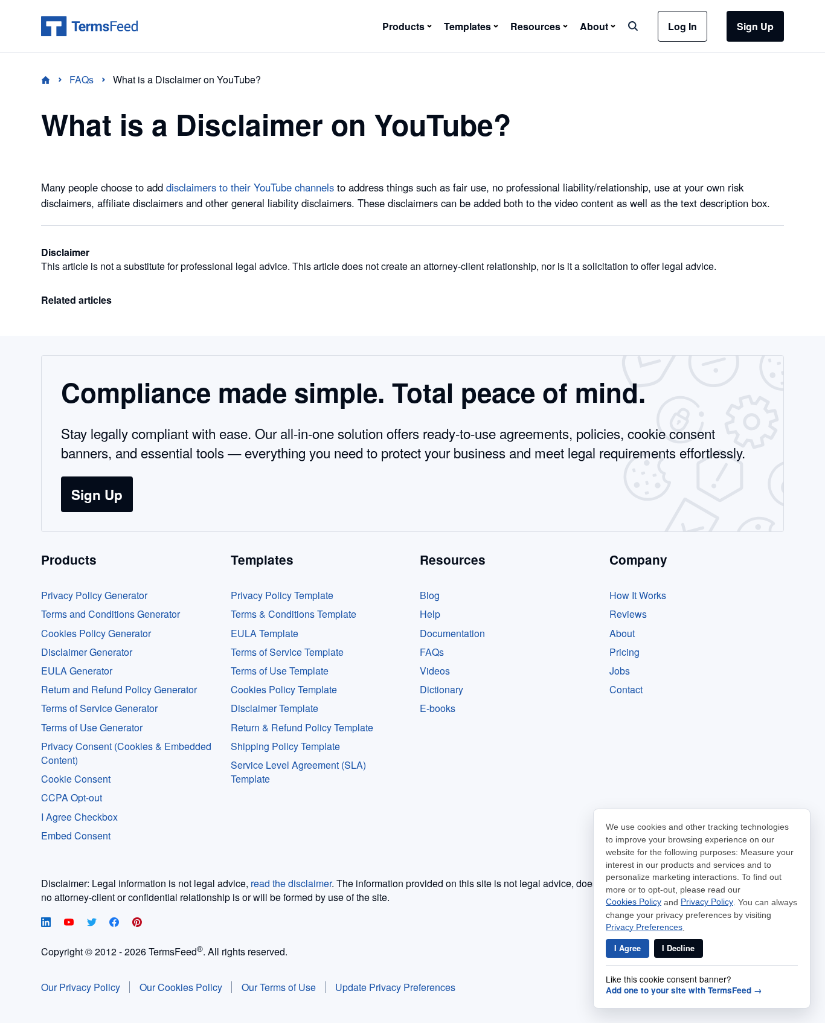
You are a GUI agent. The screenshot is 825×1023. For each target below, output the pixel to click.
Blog (430, 595)
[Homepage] (53, 79)
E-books (437, 708)
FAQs (432, 652)
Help (430, 614)
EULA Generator (76, 671)
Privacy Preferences (644, 927)
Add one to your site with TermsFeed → (684, 990)
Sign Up (755, 26)
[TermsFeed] (89, 26)
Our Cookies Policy (181, 987)
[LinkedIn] (47, 923)
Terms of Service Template (287, 652)
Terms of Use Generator (92, 727)
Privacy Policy (707, 901)
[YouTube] (70, 923)
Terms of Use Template (280, 671)
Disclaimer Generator (86, 652)
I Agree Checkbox (79, 817)
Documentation (452, 633)
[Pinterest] (137, 923)
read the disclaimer (291, 883)
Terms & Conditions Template (293, 614)
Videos (435, 671)
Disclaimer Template (274, 708)
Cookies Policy (633, 901)
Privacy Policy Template (282, 595)
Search (633, 26)
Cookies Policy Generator (96, 633)
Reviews (628, 614)
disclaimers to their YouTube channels (250, 187)
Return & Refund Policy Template (302, 727)
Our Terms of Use (279, 987)
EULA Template (264, 633)
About (622, 633)
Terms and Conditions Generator (110, 614)
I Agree (627, 948)
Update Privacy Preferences (395, 987)
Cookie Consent (76, 779)
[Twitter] (93, 923)
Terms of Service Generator (99, 708)
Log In (682, 26)
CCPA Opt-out (71, 797)
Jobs (619, 671)
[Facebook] (115, 923)
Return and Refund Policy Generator (119, 689)
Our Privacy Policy (80, 987)
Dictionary (441, 689)
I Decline (678, 948)
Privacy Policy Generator (94, 595)
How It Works (637, 595)
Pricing (624, 652)
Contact (626, 689)
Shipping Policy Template (285, 746)
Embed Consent (76, 835)
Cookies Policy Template (284, 689)
